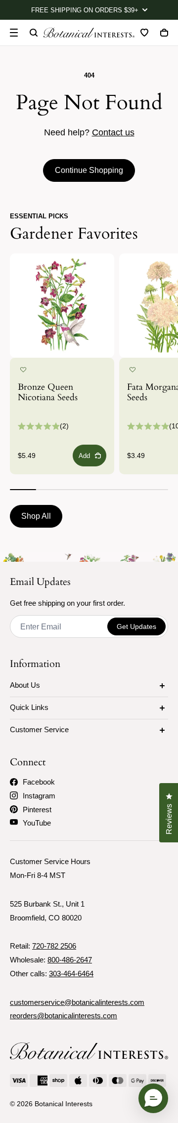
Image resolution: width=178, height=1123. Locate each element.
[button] (23, 370)
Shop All (36, 516)
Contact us (113, 132)
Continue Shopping (89, 170)
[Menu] (14, 33)
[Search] (34, 33)
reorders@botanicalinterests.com (63, 1015)
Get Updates (136, 626)
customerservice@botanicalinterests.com (77, 1002)
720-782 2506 (54, 946)
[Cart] (164, 33)
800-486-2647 (69, 960)
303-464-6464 (71, 973)
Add (84, 455)
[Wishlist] (144, 33)
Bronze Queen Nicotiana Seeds (48, 392)
